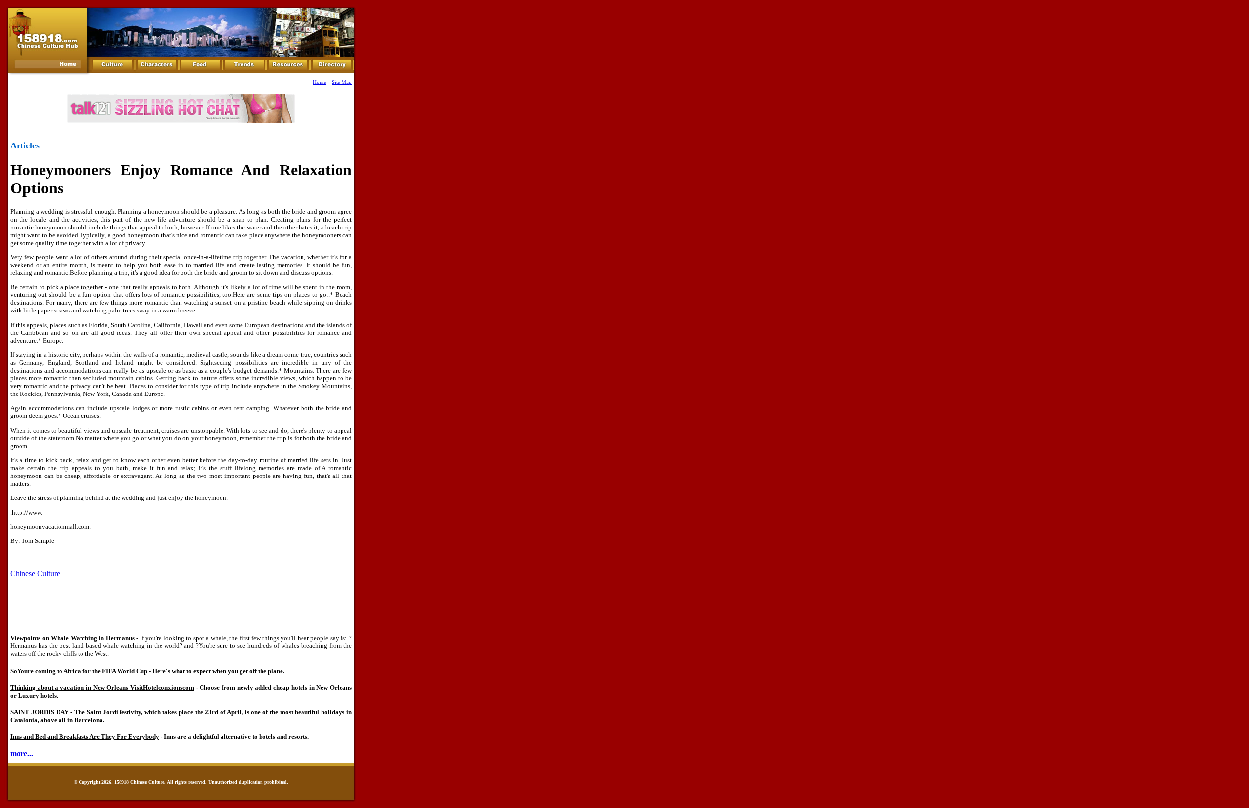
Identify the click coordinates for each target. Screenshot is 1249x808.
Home (319, 82)
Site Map (342, 82)
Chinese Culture (35, 573)
